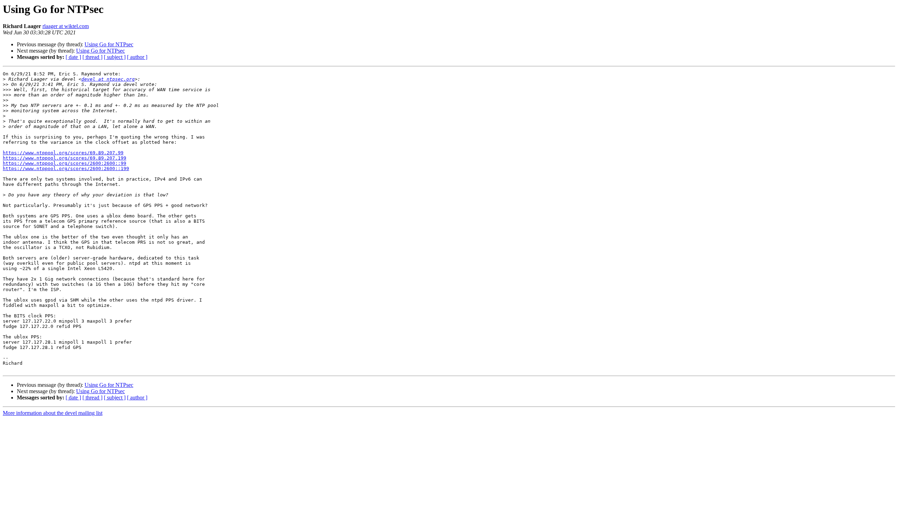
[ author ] (137, 57)
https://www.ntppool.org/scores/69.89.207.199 (64, 158)
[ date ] (73, 57)
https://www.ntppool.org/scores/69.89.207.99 (63, 152)
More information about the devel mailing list (52, 413)
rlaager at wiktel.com (65, 26)
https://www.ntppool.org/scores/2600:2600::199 (66, 168)
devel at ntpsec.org (108, 79)
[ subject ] (115, 57)
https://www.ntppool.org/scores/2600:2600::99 (64, 163)
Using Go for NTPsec (109, 44)
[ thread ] (92, 57)
